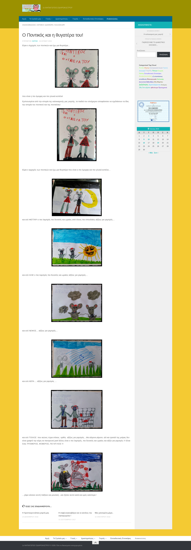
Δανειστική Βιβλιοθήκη (146, 82)
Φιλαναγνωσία (152, 79)
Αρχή (24, 19)
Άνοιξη (141, 68)
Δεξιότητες (143, 85)
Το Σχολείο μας (35, 19)
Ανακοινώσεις (112, 19)
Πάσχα (154, 71)
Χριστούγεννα (154, 85)
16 (144, 143)
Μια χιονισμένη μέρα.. (104, 513)
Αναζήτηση (141, 50)
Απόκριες (164, 85)
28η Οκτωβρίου (144, 87)
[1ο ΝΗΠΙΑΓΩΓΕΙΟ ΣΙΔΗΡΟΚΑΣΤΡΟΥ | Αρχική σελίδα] (31, 8)
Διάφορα (49, 25)
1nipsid (35, 41)
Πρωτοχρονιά (163, 87)
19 (158, 143)
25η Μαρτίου (158, 82)
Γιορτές (75, 19)
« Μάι (150, 153)
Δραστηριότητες (61, 19)
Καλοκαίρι (60, 25)
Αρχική (40, 25)
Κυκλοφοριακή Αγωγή (156, 68)
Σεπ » (156, 153)
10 (149, 139)
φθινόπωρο (154, 87)
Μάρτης (146, 68)
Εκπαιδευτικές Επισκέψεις (93, 19)
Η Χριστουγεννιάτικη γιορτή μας (35, 513)
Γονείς (48, 19)
